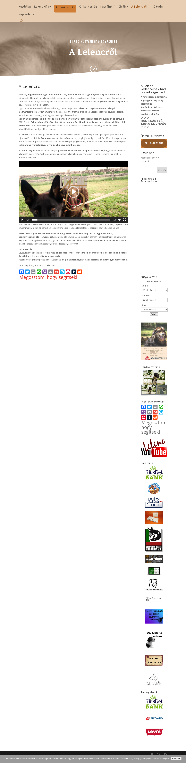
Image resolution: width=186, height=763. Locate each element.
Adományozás (65, 7)
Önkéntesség (88, 6)
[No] (182, 758)
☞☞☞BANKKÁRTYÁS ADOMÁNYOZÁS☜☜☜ (153, 122)
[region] (154, 383)
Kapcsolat (25, 14)
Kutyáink (106, 6)
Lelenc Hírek (42, 6)
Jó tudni (158, 6)
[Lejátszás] (22, 219)
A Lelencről (139, 6)
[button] (73, 192)
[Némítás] (119, 219)
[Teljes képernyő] (124, 219)
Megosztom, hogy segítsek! (48, 277)
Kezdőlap (25, 6)
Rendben (176, 758)
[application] (73, 192)
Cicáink (123, 6)
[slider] (71, 220)
